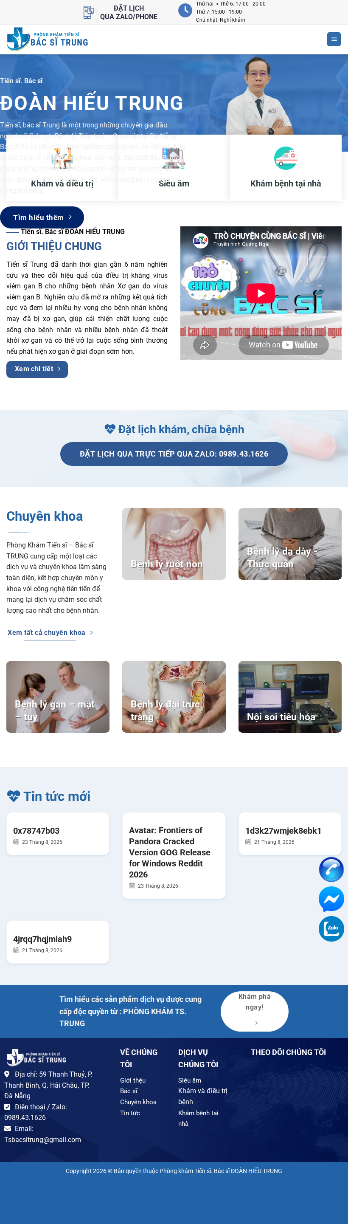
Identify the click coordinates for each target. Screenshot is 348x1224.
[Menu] (334, 39)
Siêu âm (189, 1080)
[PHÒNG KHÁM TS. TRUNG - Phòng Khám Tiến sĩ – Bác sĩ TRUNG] (47, 39)
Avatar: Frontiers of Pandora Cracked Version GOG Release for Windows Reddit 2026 (169, 852)
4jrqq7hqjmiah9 (42, 939)
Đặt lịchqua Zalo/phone (128, 12)
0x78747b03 (36, 831)
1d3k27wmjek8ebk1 (283, 831)
